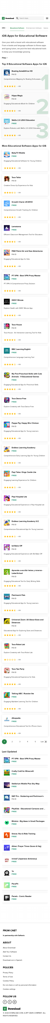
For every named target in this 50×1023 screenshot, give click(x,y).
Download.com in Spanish (12, 960)
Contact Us (7, 956)
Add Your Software (10, 952)
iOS (3, 28)
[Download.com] (8, 18)
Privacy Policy (8, 973)
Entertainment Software (34, 28)
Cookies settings (9, 989)
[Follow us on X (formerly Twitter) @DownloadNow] (10, 1002)
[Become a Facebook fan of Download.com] (5, 1002)
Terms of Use (8, 977)
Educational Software (17, 28)
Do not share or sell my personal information (19, 985)
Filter (4, 58)
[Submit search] (17, 18)
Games (46, 28)
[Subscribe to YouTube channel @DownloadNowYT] (15, 1002)
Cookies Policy (8, 981)
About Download (9, 948)
